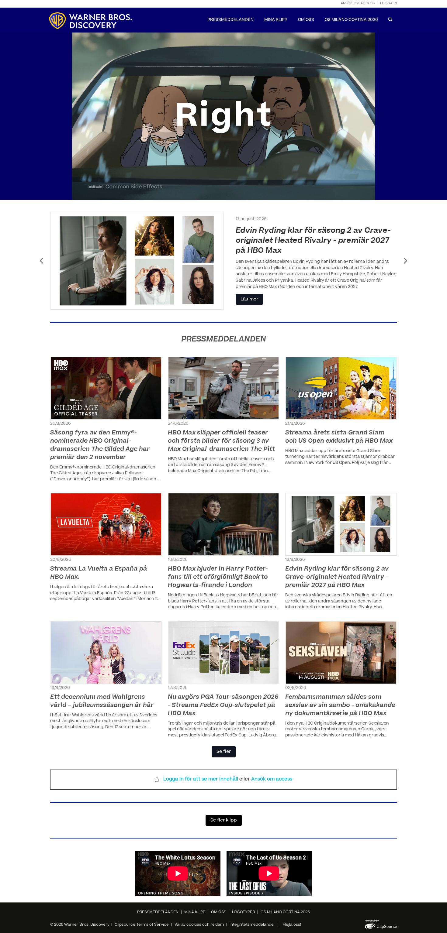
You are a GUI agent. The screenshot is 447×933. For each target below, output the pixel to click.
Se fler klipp (223, 820)
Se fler (224, 752)
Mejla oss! (291, 925)
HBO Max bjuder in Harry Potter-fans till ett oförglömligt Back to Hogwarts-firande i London (218, 577)
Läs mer (249, 283)
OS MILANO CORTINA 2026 (351, 20)
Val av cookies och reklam (199, 925)
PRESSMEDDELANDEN (230, 20)
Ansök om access (358, 3)
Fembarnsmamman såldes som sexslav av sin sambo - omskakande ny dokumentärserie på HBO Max (340, 706)
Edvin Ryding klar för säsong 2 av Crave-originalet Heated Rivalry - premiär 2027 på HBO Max (337, 577)
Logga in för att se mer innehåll (201, 779)
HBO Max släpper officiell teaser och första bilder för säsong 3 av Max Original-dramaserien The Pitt (221, 441)
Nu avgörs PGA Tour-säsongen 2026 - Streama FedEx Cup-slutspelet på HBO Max (223, 706)
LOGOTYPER (243, 912)
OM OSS (306, 20)
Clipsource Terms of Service (142, 925)
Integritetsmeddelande (252, 925)
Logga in (388, 3)
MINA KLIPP (275, 20)
